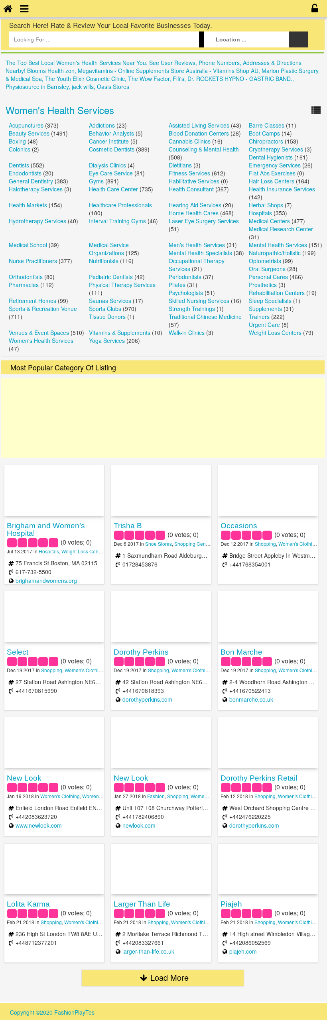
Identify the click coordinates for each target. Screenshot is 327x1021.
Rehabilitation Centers (277, 293)
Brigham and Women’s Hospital (46, 529)
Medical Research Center (281, 229)
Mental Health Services (278, 245)
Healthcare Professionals (120, 205)
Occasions (239, 525)
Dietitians (180, 165)
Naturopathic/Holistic (275, 253)
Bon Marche (241, 652)
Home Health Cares (194, 213)
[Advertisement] (163, 418)
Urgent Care (264, 325)
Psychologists (186, 293)
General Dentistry (31, 181)
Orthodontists (26, 277)
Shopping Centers (194, 543)
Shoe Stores (158, 543)
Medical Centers (269, 221)
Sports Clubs (105, 309)
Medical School (28, 245)
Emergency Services (275, 165)
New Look (24, 778)
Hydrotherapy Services (37, 221)
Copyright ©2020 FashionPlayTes (52, 1012)
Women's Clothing (298, 543)
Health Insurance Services (282, 189)
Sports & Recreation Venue (43, 309)
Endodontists (25, 173)
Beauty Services (29, 133)
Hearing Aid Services (195, 205)
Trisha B (128, 525)
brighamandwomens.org (46, 580)
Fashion (156, 796)
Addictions (102, 125)
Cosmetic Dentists (111, 149)
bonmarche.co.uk (251, 699)
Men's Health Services (197, 245)
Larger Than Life (142, 904)
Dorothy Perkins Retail (259, 778)
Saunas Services (110, 301)
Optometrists (265, 261)
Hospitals (260, 213)
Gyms (96, 181)
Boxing (17, 141)
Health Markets (28, 205)
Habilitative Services (194, 181)
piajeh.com (243, 951)
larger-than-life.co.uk (148, 951)
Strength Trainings (192, 309)
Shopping (265, 543)
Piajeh (231, 904)
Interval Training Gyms (117, 221)
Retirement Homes (32, 301)
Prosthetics (263, 285)
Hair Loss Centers (271, 181)
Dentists (19, 165)
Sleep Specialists (270, 301)
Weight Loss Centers (275, 332)
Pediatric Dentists (111, 277)
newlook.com (139, 825)
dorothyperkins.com (147, 699)
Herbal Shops (266, 205)
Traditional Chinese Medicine (205, 317)
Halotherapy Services (36, 189)
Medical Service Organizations (109, 249)
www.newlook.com (39, 825)
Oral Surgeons (267, 269)
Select (17, 652)
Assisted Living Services (199, 125)
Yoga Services (107, 340)
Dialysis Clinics (107, 165)
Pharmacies (24, 285)
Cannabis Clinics (190, 141)
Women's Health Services (60, 110)
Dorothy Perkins (141, 652)
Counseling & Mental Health (204, 149)
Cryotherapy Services (276, 149)
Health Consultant (191, 189)
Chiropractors (266, 141)
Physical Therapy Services (122, 285)
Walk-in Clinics (187, 332)
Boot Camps (264, 133)
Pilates (177, 285)
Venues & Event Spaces (39, 332)
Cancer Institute (109, 141)
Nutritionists (103, 261)
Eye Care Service (111, 173)
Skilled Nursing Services (199, 301)
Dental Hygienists (271, 157)
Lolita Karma (28, 904)
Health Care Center (113, 189)
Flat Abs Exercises (272, 173)
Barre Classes (266, 125)
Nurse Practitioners (33, 261)
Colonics (19, 149)
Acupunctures (26, 125)
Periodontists (185, 277)
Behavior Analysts (111, 133)
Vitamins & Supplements (119, 332)
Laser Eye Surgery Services (204, 221)
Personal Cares (268, 277)
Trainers (259, 317)
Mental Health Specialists (200, 253)
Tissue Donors (107, 317)
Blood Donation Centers (199, 133)
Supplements (265, 309)
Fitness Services (189, 173)
